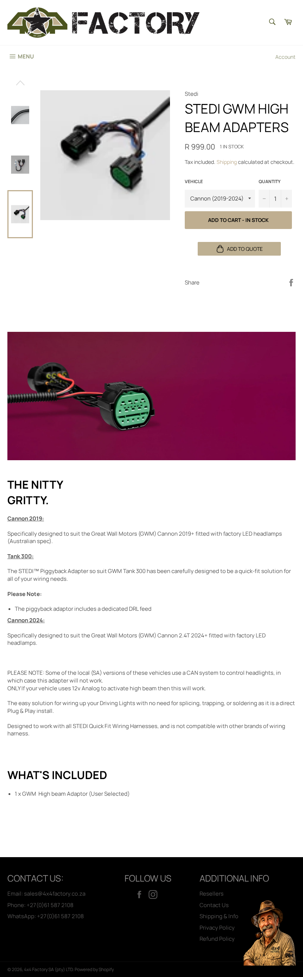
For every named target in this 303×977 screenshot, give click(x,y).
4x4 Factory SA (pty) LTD (48, 969)
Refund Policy (217, 939)
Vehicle (194, 182)
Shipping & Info (219, 916)
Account (285, 56)
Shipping (227, 161)
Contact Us (214, 905)
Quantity (269, 182)
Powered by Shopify (94, 969)
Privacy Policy (217, 927)
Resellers (212, 893)
